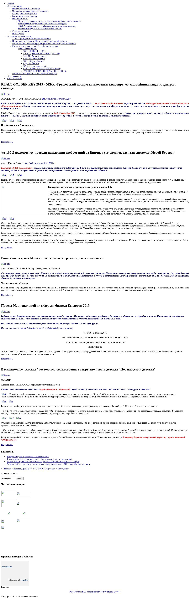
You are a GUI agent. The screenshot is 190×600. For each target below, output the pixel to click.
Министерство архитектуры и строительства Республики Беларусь (49, 21)
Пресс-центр (18, 33)
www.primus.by (66, 328)
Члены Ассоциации (27, 48)
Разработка (74, 592)
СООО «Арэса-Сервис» (34, 56)
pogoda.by (25, 580)
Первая (7, 469)
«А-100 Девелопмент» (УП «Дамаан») (41, 53)
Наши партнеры (20, 18)
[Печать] (5, 94)
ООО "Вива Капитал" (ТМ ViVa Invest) (42, 68)
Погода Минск (7, 566)
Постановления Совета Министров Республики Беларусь (39, 41)
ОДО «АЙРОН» (31, 63)
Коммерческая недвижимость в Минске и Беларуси (42, 23)
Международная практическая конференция (28, 456)
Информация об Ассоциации (26, 8)
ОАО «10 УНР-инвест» (34, 58)
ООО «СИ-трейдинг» (33, 61)
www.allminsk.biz (28, 328)
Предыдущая (19, 469)
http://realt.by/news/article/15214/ (56, 99)
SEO (84, 592)
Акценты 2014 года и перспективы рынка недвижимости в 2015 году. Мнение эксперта (48, 464)
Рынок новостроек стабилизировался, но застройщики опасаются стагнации (43, 461)
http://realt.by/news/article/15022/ (39, 163)
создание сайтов (95, 592)
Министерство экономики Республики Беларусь (35, 46)
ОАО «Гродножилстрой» (35, 66)
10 (42, 469)
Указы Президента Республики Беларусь (31, 38)
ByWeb (117, 592)
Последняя (62, 469)
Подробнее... (7, 142)
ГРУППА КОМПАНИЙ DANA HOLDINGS (44, 71)
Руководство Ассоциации (24, 13)
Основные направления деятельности (30, 11)
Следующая (49, 469)
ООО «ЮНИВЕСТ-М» (34, 51)
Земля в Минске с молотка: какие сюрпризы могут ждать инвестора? (39, 459)
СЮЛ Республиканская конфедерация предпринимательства (46, 26)
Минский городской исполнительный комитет (40, 28)
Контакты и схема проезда (24, 16)
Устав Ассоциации (21, 31)
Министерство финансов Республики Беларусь (34, 73)
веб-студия (108, 592)
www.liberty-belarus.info (48, 328)
